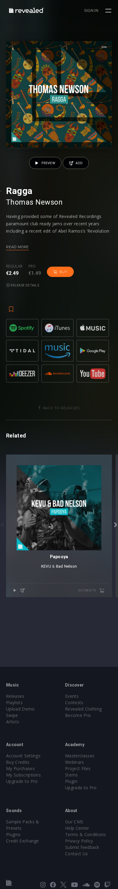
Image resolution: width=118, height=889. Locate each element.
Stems (71, 775)
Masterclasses (79, 756)
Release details (24, 285)
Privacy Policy (79, 841)
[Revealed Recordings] (26, 10)
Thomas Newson (34, 202)
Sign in (91, 10)
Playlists (14, 702)
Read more (17, 247)
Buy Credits (18, 762)
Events (72, 696)
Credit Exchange (22, 841)
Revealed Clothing (83, 709)
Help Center (77, 828)
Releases (15, 696)
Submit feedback (82, 847)
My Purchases (20, 768)
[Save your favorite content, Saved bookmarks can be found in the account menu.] (11, 306)
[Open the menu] (109, 10)
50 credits (87, 590)
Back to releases (61, 408)
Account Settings (23, 756)
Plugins (13, 834)
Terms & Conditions (85, 834)
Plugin (71, 781)
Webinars (74, 762)
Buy (63, 272)
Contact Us (76, 853)
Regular (14, 266)
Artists (12, 722)
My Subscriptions (23, 775)
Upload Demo (20, 709)
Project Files (77, 768)
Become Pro (78, 715)
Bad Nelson (66, 566)
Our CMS (74, 822)
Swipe (12, 715)
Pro (32, 266)
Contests (74, 702)
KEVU (46, 566)
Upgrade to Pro (22, 781)
